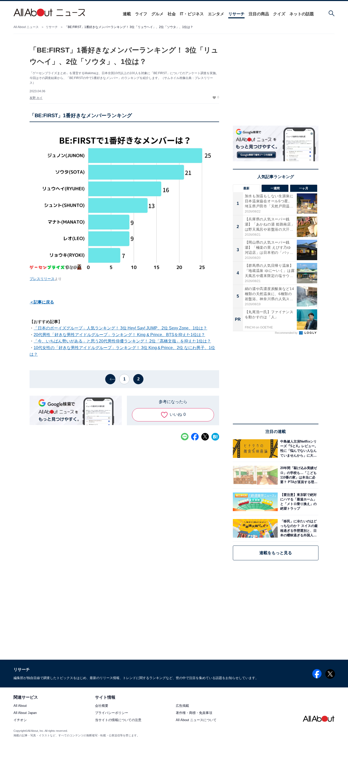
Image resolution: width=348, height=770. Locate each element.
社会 (172, 14)
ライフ (141, 14)
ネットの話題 (301, 14)
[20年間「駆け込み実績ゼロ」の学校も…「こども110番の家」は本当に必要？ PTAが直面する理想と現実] (298, 475)
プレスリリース (42, 279)
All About (20, 706)
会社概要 (101, 706)
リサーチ (236, 14)
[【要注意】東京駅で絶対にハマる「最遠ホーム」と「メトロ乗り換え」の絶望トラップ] (298, 502)
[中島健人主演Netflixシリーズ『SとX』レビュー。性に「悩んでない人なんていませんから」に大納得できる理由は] (298, 448)
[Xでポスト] (205, 437)
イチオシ (20, 720)
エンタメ (216, 14)
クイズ (279, 14)
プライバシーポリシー (111, 713)
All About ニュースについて (196, 720)
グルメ (157, 14)
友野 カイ (36, 98)
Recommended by (286, 332)
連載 (127, 14)
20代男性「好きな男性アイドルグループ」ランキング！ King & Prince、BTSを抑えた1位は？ (119, 335)
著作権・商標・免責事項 (194, 713)
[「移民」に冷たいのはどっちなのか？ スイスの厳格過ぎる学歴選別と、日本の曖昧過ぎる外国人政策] (298, 528)
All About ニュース (26, 27)
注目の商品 (259, 14)
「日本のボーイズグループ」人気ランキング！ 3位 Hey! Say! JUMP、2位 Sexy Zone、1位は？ (120, 328)
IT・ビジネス (192, 14)
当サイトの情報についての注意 (118, 720)
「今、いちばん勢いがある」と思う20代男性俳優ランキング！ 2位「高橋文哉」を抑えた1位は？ (122, 341)
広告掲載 (182, 706)
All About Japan (25, 713)
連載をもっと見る (275, 553)
